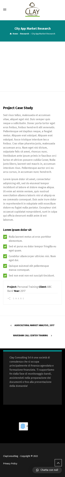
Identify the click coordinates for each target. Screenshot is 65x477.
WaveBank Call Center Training (30, 335)
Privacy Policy (10, 463)
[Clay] (32, 9)
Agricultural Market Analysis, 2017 (34, 325)
